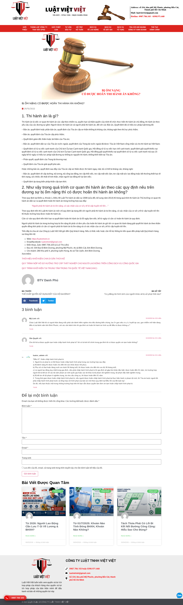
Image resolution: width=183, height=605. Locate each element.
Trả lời (31, 329)
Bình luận (26, 406)
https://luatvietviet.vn (41, 239)
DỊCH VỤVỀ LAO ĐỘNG (93, 28)
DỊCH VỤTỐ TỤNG (120, 28)
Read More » (31, 536)
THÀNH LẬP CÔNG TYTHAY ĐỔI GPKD (38, 28)
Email (25, 448)
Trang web (26, 458)
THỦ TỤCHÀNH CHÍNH (155, 28)
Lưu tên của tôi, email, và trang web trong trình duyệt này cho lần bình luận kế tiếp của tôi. (63, 468)
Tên (24, 438)
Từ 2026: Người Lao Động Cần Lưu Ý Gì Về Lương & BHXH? (42, 526)
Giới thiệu (24, 28)
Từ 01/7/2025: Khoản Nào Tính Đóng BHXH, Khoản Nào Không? (89, 526)
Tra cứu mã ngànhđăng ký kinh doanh (137, 28)
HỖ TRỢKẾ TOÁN (79, 28)
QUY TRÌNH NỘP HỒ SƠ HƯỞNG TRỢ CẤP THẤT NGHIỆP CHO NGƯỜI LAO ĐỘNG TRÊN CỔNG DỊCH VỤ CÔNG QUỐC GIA (80, 263)
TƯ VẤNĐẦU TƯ (68, 28)
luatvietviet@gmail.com (51, 242)
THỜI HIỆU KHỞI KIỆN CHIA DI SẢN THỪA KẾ (43, 259)
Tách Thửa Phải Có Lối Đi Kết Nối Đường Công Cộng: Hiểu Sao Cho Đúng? (138, 526)
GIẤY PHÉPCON (56, 28)
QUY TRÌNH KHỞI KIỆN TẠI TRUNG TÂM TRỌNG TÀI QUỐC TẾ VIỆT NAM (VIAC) (59, 268)
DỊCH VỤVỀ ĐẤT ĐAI (107, 28)
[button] (30, 301)
